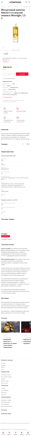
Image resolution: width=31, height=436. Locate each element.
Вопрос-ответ (5, 381)
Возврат (3, 379)
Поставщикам (5, 390)
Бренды (3, 365)
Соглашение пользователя (19, 429)
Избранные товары (6, 400)
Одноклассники (9, 417)
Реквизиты (4, 392)
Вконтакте (2, 417)
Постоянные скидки (6, 377)
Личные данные (5, 404)
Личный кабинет (6, 397)
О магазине (4, 385)
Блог (2, 369)
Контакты (3, 394)
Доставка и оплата (6, 374)
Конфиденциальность (6, 429)
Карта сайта (4, 383)
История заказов (5, 402)
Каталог (3, 363)
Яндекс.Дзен (13, 417)
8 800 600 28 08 (6, 413)
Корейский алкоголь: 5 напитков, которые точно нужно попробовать (10, 343)
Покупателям (5, 371)
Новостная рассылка (6, 406)
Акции (2, 367)
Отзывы (3, 388)
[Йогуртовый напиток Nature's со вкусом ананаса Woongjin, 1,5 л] (15, 33)
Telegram (6, 417)
